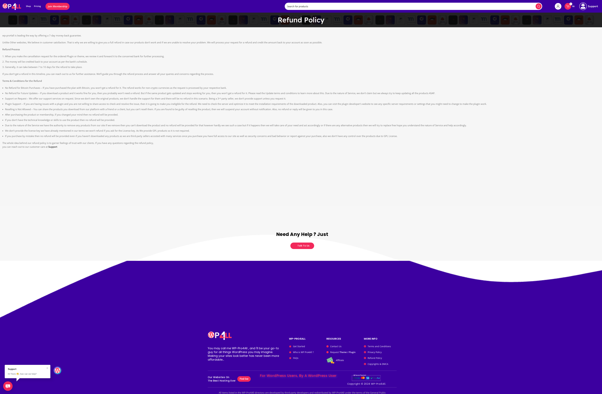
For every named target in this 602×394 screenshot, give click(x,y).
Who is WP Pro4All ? (303, 352)
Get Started (299, 346)
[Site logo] (11, 6)
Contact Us (336, 346)
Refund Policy (375, 357)
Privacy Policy (375, 352)
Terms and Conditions (379, 346)
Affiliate (340, 360)
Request (343, 352)
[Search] (539, 6)
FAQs (295, 357)
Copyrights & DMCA (378, 363)
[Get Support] (588, 6)
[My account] (558, 6)
